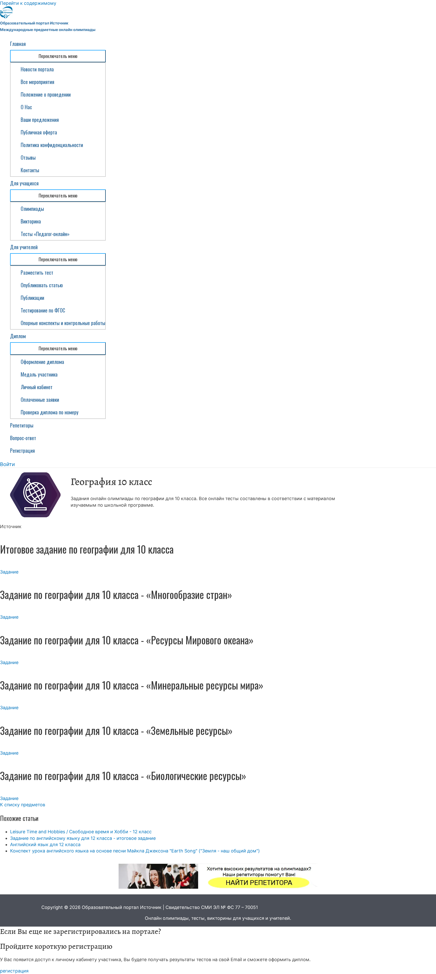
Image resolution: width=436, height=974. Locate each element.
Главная (18, 43)
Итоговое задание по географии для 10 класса (87, 549)
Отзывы (28, 157)
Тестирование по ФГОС (43, 310)
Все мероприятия (37, 81)
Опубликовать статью (42, 285)
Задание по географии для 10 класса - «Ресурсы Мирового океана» (127, 639)
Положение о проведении (46, 94)
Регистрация (22, 450)
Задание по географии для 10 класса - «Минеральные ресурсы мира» (131, 685)
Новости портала (37, 69)
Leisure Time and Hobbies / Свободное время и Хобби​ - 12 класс (81, 831)
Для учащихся (24, 183)
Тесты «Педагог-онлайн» (45, 234)
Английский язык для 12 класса (45, 844)
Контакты (30, 170)
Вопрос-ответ (23, 438)
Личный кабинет (36, 387)
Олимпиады (32, 208)
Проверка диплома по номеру (49, 412)
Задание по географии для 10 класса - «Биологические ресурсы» (123, 775)
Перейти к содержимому (28, 3)
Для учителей (24, 247)
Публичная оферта (39, 132)
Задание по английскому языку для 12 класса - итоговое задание (83, 838)
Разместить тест (37, 272)
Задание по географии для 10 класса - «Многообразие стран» (116, 594)
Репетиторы (21, 425)
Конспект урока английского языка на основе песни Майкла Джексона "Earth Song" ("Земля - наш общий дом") (135, 850)
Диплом (18, 336)
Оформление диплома (42, 361)
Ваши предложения (40, 119)
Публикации (32, 297)
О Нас (26, 107)
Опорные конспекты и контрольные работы (63, 323)
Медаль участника (39, 374)
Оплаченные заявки (40, 399)
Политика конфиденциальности (52, 145)
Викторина (31, 221)
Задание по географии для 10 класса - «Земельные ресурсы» (116, 730)
